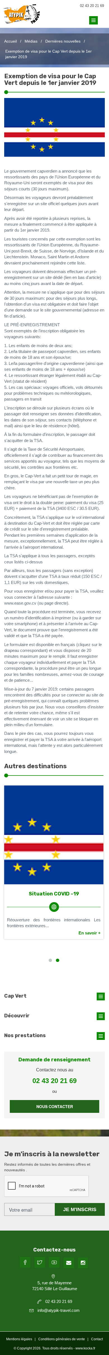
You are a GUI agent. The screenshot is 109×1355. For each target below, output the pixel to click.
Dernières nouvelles (62, 41)
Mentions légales (19, 1339)
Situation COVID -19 (54, 894)
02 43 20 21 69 (92, 6)
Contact (97, 1339)
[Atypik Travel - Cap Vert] (21, 19)
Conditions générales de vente (61, 1339)
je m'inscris (79, 1209)
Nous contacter (54, 1106)
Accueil (10, 41)
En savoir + (90, 933)
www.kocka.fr (85, 1348)
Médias (31, 41)
